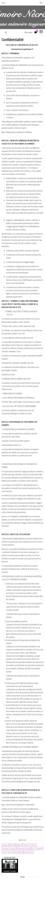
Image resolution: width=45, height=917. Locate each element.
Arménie (12, 845)
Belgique (18, 845)
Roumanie (39, 848)
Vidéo (25, 852)
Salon (4, 852)
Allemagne (5, 845)
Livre (33, 848)
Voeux (31, 852)
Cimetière (26, 845)
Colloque (33, 845)
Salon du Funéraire (12, 852)
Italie (29, 848)
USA (21, 852)
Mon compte (28, 32)
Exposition (13, 848)
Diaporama (5, 848)
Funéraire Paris (22, 848)
